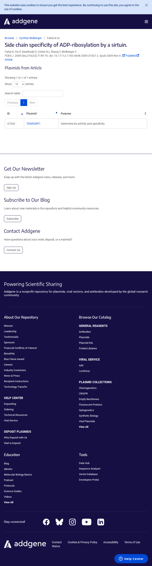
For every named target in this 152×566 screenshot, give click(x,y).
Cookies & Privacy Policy (82, 542)
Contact (57, 542)
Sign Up (11, 187)
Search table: (13, 93)
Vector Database (88, 474)
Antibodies (85, 331)
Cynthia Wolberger (30, 38)
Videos (8, 496)
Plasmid (31, 113)
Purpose (66, 113)
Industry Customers (15, 370)
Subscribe (13, 218)
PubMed (130, 55)
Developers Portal (89, 479)
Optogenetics (86, 410)
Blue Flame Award (14, 359)
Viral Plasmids (87, 421)
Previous (12, 102)
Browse (9, 38)
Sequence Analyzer (89, 468)
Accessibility (110, 542)
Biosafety (9, 353)
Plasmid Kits (86, 342)
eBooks (8, 469)
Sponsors (9, 342)
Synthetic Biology (88, 415)
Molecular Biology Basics (18, 474)
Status (56, 546)
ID (8, 113)
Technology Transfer (15, 386)
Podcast (8, 480)
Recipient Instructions (16, 381)
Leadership (10, 331)
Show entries (19, 83)
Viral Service (11, 420)
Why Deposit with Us (15, 437)
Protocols (9, 485)
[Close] (145, 5)
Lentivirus (84, 370)
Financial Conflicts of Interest (20, 347)
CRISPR (83, 393)
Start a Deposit (12, 443)
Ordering (8, 409)
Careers (8, 364)
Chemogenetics (88, 388)
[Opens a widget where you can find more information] (131, 559)
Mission (8, 325)
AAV (81, 365)
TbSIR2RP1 (34, 123)
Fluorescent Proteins (90, 404)
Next (32, 102)
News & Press (12, 375)
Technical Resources (16, 414)
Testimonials (11, 336)
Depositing (10, 403)
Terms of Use (132, 542)
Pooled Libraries (88, 348)
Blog (6, 463)
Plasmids (84, 337)
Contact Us (13, 250)
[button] (146, 21)
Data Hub (84, 463)
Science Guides (13, 491)
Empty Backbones (89, 399)
